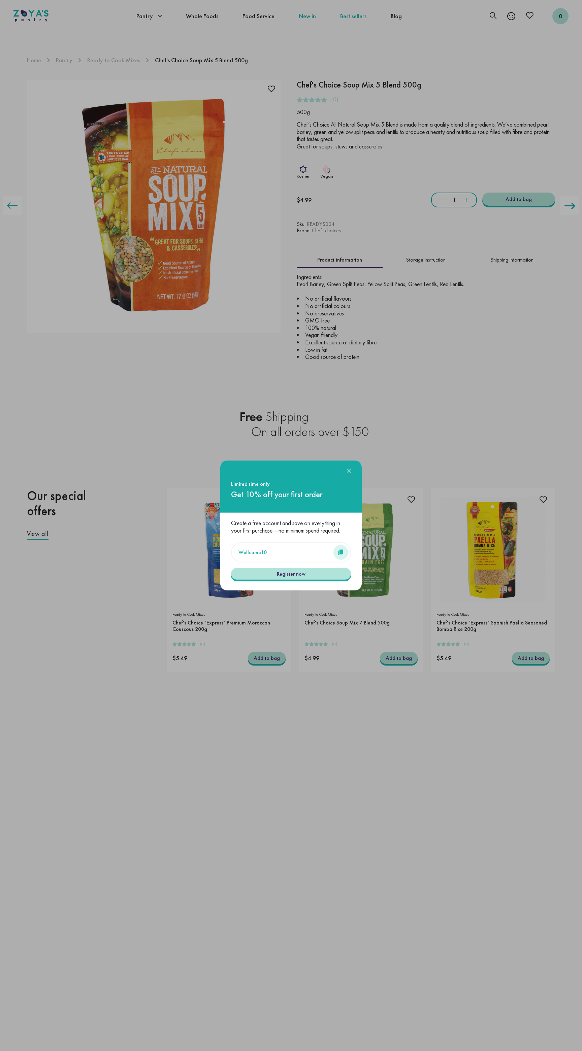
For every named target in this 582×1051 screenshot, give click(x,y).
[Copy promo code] (340, 552)
